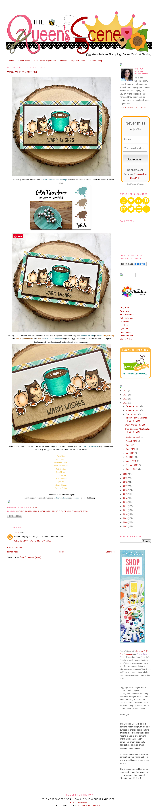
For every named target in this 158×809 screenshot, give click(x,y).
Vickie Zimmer (61, 485)
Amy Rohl (124, 307)
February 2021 (132, 465)
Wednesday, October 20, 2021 (33, 541)
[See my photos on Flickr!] (128, 276)
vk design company (89, 806)
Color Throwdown (61, 511)
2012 (125, 506)
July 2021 (130, 445)
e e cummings (79, 802)
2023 (125, 395)
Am (58, 456)
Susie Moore (125, 332)
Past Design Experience (45, 61)
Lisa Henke (61, 472)
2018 (125, 482)
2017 (125, 486)
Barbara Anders (60, 462)
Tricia (17, 532)
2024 (125, 391)
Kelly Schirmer (126, 318)
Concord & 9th (142, 651)
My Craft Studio (78, 61)
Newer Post (12, 552)
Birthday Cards (23, 511)
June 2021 (130, 449)
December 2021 (133, 406)
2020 (125, 474)
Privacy (141, 184)
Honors (63, 61)
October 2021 (132, 414)
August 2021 (131, 441)
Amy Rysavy (125, 311)
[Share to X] (14, 516)
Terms (133, 184)
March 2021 (131, 461)
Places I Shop (96, 61)
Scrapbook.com (126, 654)
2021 (125, 403)
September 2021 (133, 437)
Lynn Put (61, 482)
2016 (125, 490)
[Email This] (8, 516)
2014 (125, 498)
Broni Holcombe (61, 465)
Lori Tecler (61, 475)
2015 (125, 494)
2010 (125, 514)
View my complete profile (133, 108)
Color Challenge (41, 511)
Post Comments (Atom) (30, 557)
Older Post (110, 552)
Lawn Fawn (82, 511)
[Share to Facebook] (17, 516)
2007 (125, 526)
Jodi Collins (61, 469)
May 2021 (130, 453)
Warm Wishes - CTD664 (22, 72)
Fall (74, 511)
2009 (125, 518)
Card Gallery (24, 61)
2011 (125, 510)
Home (11, 61)
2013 (125, 502)
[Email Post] (38, 507)
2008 (125, 522)
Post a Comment (14, 547)
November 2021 (133, 410)
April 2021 (130, 457)
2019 (125, 478)
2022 (125, 399)
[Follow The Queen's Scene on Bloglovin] (133, 265)
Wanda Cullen (61, 488)
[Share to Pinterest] (20, 516)
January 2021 (132, 469)
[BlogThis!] (11, 516)
